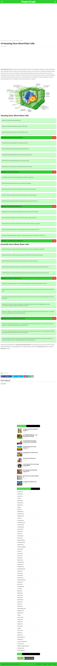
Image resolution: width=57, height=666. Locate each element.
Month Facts (20, 593)
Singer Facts (20, 623)
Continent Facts (21, 524)
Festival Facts (20, 549)
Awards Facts (20, 502)
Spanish (19, 628)
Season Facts (20, 619)
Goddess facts (21, 566)
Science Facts (20, 617)
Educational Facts (21, 540)
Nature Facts (20, 597)
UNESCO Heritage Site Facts (23, 645)
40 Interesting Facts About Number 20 (29, 447)
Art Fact (19, 498)
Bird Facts (20, 509)
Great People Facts (21, 568)
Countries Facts (21, 527)
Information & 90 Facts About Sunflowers (16, 318)
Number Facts (20, 599)
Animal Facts (20, 491)
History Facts (20, 573)
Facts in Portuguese (22, 546)
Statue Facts (20, 634)
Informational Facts (21, 579)
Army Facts (20, 496)
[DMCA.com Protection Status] (25, 659)
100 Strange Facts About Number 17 (31, 476)
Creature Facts (20, 529)
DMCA (54, 664)
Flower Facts (20, 553)
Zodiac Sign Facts (21, 650)
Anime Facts (20, 493)
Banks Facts (20, 505)
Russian (19, 615)
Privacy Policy (38, 664)
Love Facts (20, 588)
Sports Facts (20, 630)
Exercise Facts (20, 544)
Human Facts (20, 575)
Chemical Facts (21, 516)
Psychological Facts (22, 608)
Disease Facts (20, 535)
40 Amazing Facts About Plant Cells (15, 137)
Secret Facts (20, 621)
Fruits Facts (20, 557)
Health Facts (20, 571)
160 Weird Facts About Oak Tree (14, 278)
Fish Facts (20, 551)
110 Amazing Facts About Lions (30, 452)
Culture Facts (20, 531)
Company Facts (21, 520)
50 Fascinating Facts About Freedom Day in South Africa (30, 441)
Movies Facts (20, 595)
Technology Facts (21, 637)
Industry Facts (20, 577)
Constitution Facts (21, 522)
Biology (19, 507)
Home (2, 40)
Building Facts (20, 511)
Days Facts (20, 533)
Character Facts (21, 513)
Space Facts (20, 626)
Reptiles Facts (20, 612)
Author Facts (20, 500)
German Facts (20, 564)
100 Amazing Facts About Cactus (14, 206)
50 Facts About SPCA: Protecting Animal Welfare (31, 465)
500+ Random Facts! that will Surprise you (30, 471)
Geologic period (21, 562)
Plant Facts (6, 40)
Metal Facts (20, 590)
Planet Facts (20, 601)
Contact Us (45, 664)
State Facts (20, 632)
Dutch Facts (20, 538)
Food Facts (20, 555)
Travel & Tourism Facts (22, 641)
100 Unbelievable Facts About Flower (15, 240)
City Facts (19, 518)
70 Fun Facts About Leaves (13, 172)
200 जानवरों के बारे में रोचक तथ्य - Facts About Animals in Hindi (30, 435)
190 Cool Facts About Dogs (29, 458)
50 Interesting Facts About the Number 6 (30, 430)
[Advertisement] (28, 23)
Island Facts (20, 584)
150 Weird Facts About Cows (29, 481)
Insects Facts (20, 582)
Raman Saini (4, 46)
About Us (50, 664)
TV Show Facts (21, 643)
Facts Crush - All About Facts (13, 664)
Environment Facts (21, 542)
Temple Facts (20, 639)
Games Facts (20, 560)
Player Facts (20, 606)
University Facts (21, 648)
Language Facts (21, 586)
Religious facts (21, 610)
